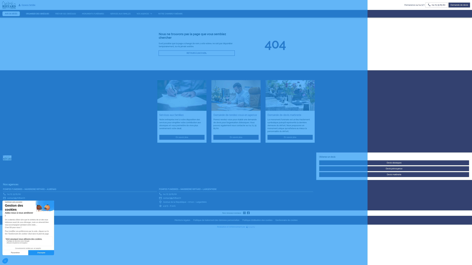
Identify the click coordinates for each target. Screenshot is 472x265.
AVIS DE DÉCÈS (11, 14)
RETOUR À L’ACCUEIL (197, 53)
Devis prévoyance (394, 168)
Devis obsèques (394, 163)
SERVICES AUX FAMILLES (120, 14)
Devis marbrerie (394, 174)
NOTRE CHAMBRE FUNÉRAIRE (170, 14)
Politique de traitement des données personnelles (216, 220)
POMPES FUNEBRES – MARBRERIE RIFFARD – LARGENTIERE (188, 189)
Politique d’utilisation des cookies (257, 220)
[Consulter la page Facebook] (248, 213)
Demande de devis (459, 5)
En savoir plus (182, 137)
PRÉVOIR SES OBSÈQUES (65, 14)
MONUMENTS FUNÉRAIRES (93, 14)
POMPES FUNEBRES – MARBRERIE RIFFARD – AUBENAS (29, 189)
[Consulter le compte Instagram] (244, 213)
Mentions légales (182, 220)
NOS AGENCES (143, 14)
